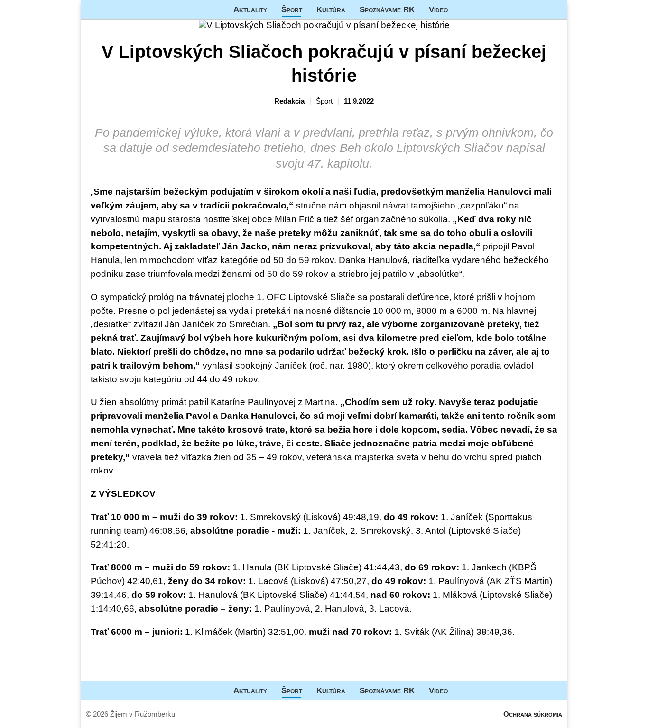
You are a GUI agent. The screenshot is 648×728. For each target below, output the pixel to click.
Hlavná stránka (116, 10)
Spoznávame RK (387, 9)
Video (438, 9)
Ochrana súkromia (532, 714)
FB (462, 10)
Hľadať (555, 10)
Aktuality (250, 9)
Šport (291, 9)
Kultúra (330, 9)
